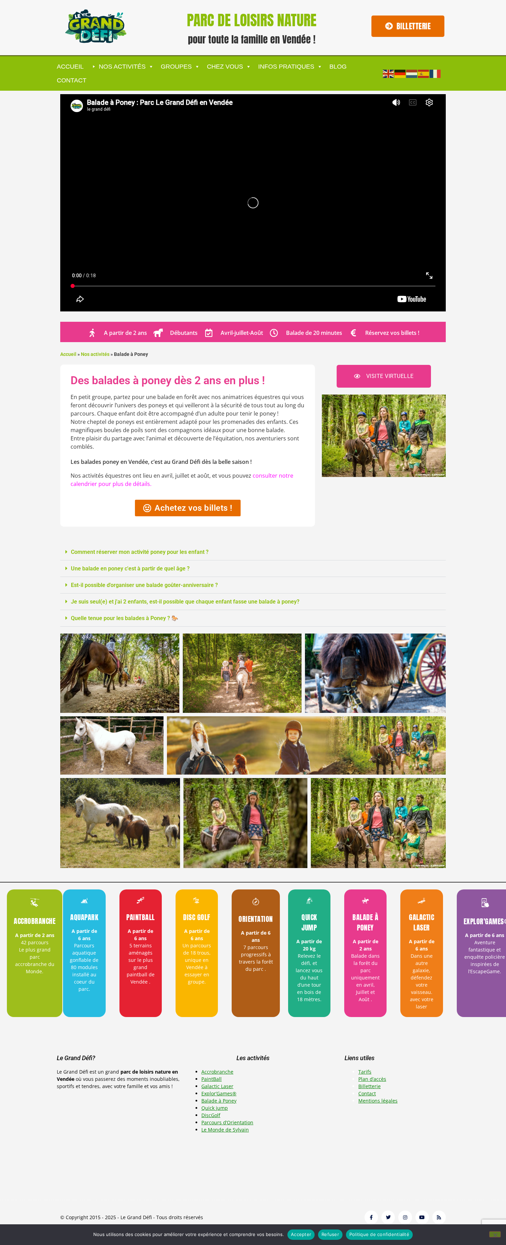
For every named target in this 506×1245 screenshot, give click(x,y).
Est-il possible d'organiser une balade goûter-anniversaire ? (144, 585)
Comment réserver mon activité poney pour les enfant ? (140, 552)
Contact (71, 80)
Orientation (256, 919)
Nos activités (95, 354)
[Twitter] (388, 1217)
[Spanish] (424, 73)
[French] (435, 73)
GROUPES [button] (176, 66)
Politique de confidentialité (379, 1234)
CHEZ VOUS (225, 66)
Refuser (330, 1234)
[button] (253, 552)
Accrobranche (34, 921)
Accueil (68, 354)
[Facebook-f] (371, 1217)
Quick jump (309, 922)
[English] (388, 73)
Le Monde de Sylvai (223, 1129)
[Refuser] (495, 1234)
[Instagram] (405, 1217)
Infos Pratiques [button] (286, 66)
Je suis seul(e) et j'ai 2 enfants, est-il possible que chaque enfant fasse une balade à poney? (185, 601)
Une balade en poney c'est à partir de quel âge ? (130, 568)
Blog (338, 66)
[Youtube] (422, 1217)
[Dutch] (412, 73)
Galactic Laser (421, 922)
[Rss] (439, 1217)
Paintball (140, 917)
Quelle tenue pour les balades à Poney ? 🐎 (124, 618)
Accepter (301, 1234)
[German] (400, 73)
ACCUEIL (70, 66)
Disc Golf (196, 917)
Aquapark (84, 917)
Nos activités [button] (122, 66)
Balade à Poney (365, 922)
